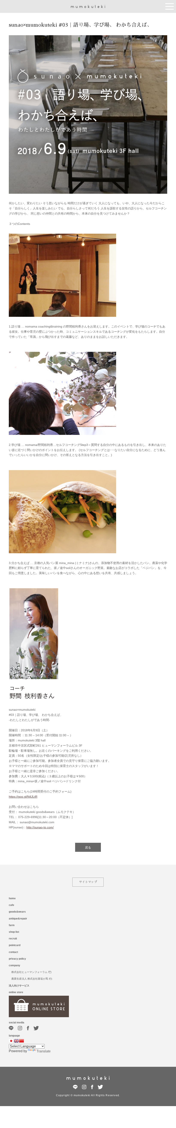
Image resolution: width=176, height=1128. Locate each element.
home (12, 898)
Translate (43, 1051)
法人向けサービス (19, 985)
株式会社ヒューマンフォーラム (29, 972)
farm (12, 925)
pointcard (14, 945)
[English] (16, 1041)
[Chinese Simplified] (21, 1041)
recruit (13, 938)
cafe (11, 905)
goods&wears (17, 911)
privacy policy (17, 958)
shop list (14, 931)
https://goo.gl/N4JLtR (23, 796)
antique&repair (18, 918)
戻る (88, 847)
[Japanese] (11, 1041)
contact (13, 952)
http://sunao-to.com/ (40, 827)
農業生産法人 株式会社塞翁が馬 (29, 978)
